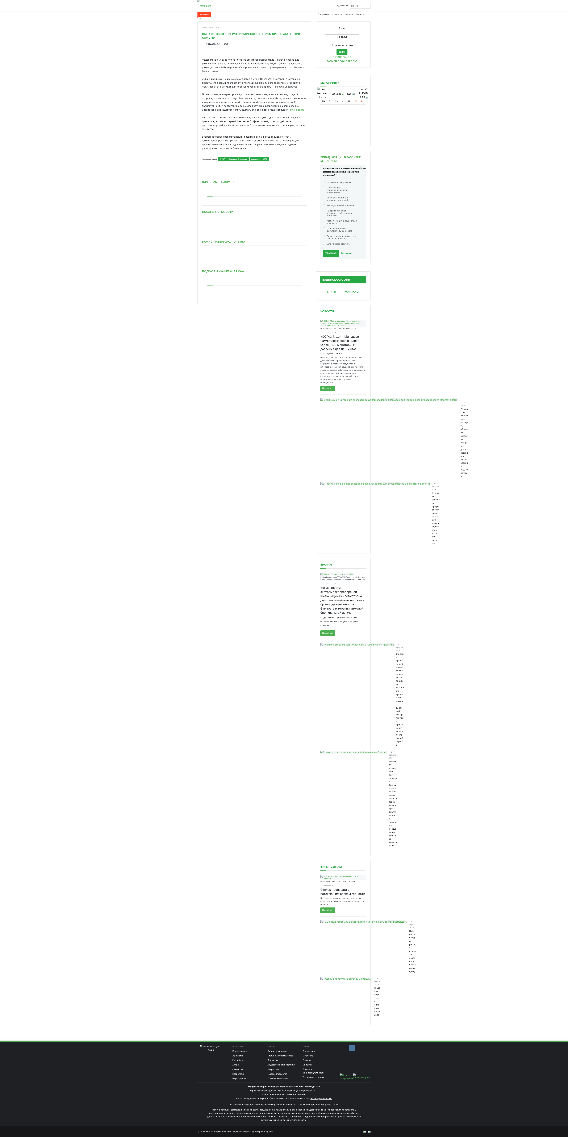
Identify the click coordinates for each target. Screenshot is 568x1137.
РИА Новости (297, 109)
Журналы (352, 292)
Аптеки (235, 1064)
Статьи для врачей (277, 1051)
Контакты (360, 14)
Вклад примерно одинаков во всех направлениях (342, 237)
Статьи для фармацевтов (280, 1055)
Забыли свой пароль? (342, 61)
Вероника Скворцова (238, 159)
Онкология (237, 1069)
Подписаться (342, 6)
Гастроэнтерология (277, 1074)
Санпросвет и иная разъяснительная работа (339, 229)
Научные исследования (339, 182)
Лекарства (237, 1055)
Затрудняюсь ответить (338, 244)
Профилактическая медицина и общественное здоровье (340, 213)
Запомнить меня (343, 45)
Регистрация (342, 57)
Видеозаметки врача (218, 181)
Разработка (238, 1060)
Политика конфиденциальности (313, 1071)
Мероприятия (239, 1078)
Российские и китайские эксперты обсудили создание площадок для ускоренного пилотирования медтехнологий (464, 443)
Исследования (239, 1051)
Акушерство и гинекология (281, 1064)
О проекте (337, 14)
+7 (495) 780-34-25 (277, 1098)
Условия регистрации (313, 1077)
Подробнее (327, 388)
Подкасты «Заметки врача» (223, 271)
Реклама (349, 14)
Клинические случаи (277, 1078)
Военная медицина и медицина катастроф (337, 198)
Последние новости (217, 211)
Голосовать (331, 253)
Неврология (238, 1074)
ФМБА (222, 159)
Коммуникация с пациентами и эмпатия (342, 221)
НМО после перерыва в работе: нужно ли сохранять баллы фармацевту (412, 951)
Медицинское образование (340, 205)
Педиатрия (272, 1060)
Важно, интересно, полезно (223, 241)
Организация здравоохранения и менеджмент (337, 190)
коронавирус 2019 (259, 159)
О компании (323, 14)
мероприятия (330, 82)
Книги (331, 292)
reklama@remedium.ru (321, 1098)
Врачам (326, 564)
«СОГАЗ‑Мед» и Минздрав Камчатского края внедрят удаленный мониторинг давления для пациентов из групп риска (339, 345)
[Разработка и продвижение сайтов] (363, 1131)
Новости (327, 311)
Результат (346, 253)
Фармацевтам (331, 866)
